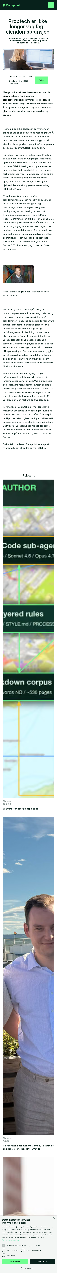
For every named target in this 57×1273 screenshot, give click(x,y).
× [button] (54, 1218)
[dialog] (28, 1244)
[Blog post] (28, 639)
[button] (51, 5)
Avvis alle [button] (42, 1261)
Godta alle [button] (15, 1261)
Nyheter (7, 800)
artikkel (32, 218)
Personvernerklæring (10, 1240)
